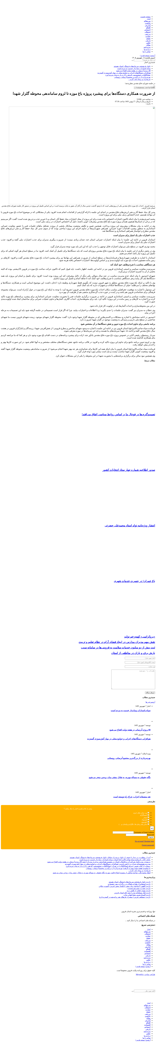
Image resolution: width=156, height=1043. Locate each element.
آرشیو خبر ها (150, 702)
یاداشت (148, 23)
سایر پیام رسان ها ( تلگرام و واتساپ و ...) (133, 824)
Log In (151, 837)
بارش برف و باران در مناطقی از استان (133, 652)
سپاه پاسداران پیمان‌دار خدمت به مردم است (134, 68)
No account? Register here (144, 841)
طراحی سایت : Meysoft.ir (145, 974)
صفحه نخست (145, 17)
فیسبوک (144, 820)
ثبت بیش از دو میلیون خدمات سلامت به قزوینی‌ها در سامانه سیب (118, 647)
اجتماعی (147, 30)
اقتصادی (147, 951)
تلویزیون (144, 822)
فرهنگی (148, 32)
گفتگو (148, 28)
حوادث (148, 36)
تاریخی (148, 41)
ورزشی (148, 34)
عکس (148, 43)
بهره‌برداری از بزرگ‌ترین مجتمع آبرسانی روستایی (132, 77)
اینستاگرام (143, 815)
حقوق (148, 38)
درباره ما (147, 49)
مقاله (148, 45)
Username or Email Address (144, 832)
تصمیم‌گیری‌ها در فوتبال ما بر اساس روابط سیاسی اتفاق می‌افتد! (118, 414)
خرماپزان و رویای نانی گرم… (139, 79)
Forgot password (148, 845)
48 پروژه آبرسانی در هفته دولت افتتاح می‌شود (133, 71)
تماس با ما (147, 51)
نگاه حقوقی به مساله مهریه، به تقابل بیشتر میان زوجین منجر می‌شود (120, 777)
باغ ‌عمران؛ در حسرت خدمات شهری (134, 581)
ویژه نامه (147, 47)
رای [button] (152, 828)
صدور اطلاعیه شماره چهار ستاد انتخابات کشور (129, 469)
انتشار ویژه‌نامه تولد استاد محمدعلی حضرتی (130, 525)
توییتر (145, 817)
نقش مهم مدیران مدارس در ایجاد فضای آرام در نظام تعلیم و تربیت (117, 641)
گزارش (148, 25)
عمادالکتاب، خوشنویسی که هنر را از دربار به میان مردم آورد (128, 75)
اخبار (149, 19)
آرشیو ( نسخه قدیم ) (147, 55)
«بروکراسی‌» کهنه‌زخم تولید (139, 636)
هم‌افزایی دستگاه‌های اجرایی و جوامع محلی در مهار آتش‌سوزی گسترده (124, 73)
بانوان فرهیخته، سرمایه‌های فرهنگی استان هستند (132, 66)
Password (150, 835)
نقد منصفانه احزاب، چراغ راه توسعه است (132, 797)
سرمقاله (147, 21)
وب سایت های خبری (140, 813)
